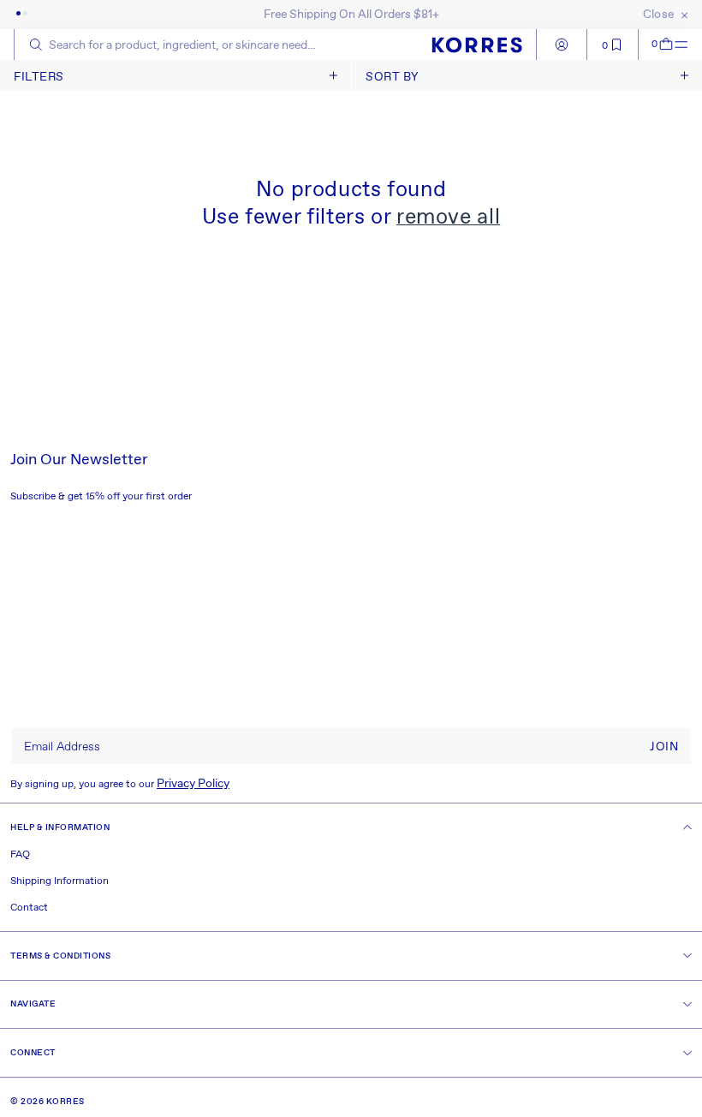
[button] (657, 44)
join (664, 747)
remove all (448, 217)
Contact (29, 908)
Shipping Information (59, 881)
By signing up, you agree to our (119, 783)
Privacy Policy (193, 783)
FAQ (20, 855)
